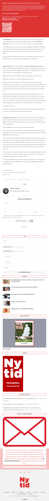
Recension (27, 179)
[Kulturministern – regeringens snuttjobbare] (6, 310)
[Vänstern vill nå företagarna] (6, 303)
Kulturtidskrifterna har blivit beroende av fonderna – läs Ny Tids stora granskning (27, 280)
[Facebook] (20, 472)
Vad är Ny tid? (14, 492)
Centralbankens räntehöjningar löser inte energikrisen (19, 398)
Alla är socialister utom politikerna (13, 404)
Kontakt (30, 494)
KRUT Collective (34, 496)
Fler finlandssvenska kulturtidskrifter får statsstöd (24, 287)
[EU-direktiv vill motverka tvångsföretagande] (6, 296)
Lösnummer (21, 492)
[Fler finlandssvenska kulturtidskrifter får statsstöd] (6, 288)
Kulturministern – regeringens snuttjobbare (22, 308)
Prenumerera (36, 492)
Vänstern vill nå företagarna (18, 301)
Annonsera (28, 492)
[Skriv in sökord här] (24, 241)
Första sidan (6, 492)
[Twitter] (24, 472)
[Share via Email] (25, 184)
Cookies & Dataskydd (21, 494)
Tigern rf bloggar (25, 394)
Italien (15, 179)
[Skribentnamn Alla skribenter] (24, 247)
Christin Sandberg (15, 188)
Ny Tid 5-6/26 (6, 349)
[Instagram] (29, 472)
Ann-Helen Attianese (8, 179)
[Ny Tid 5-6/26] (24, 333)
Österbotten (20, 179)
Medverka (43, 492)
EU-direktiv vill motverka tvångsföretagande (23, 294)
